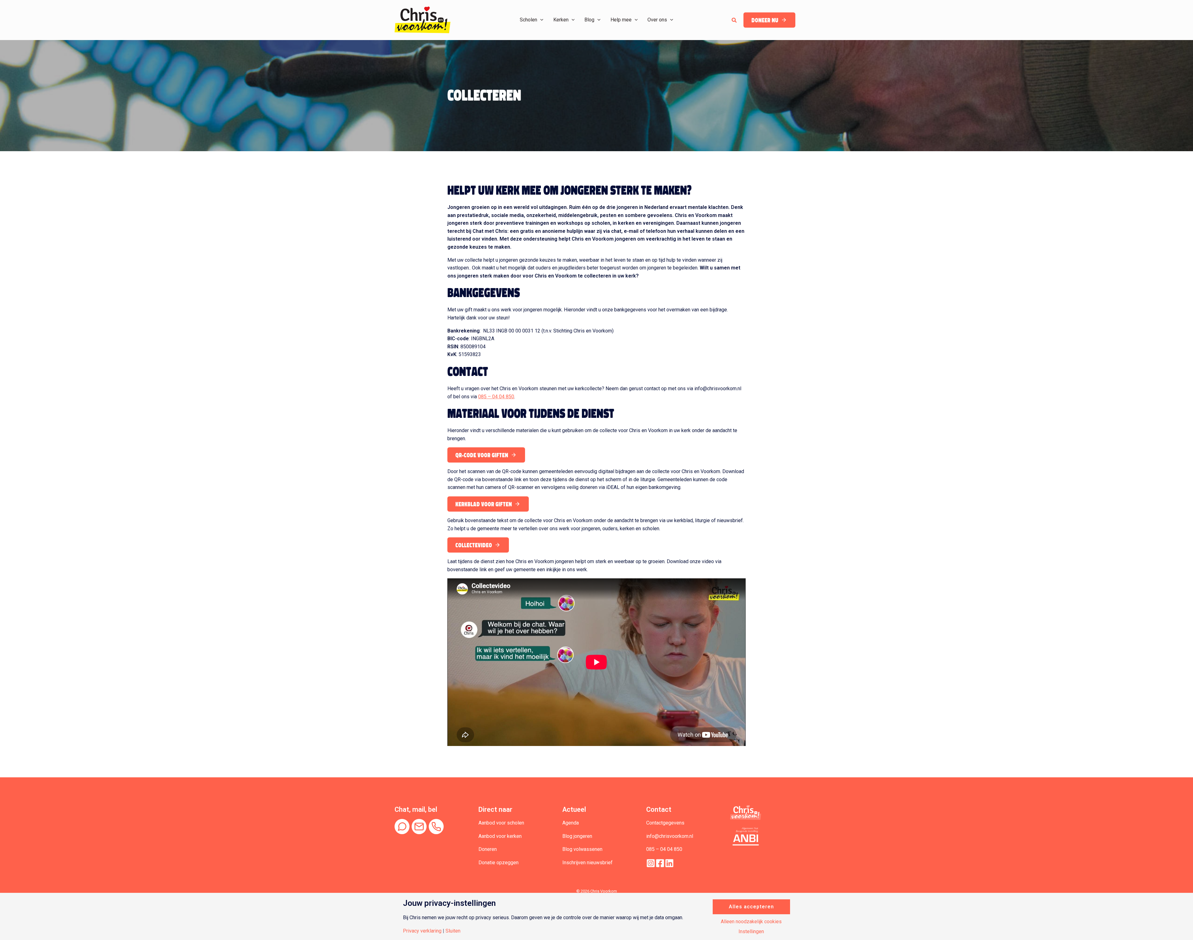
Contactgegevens (665, 823)
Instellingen (751, 931)
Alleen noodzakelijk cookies (751, 921)
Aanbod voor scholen (501, 823)
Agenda (570, 823)
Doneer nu (765, 20)
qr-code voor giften (481, 455)
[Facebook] (660, 863)
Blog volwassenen (582, 849)
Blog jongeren (577, 836)
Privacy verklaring (422, 931)
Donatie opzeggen (498, 862)
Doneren (487, 849)
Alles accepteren (751, 907)
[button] (540, 19)
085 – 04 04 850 (496, 397)
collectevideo (473, 545)
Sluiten (453, 931)
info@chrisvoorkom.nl (669, 836)
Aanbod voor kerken (500, 836)
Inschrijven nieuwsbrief (587, 862)
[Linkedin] (669, 863)
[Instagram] (650, 863)
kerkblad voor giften (483, 504)
